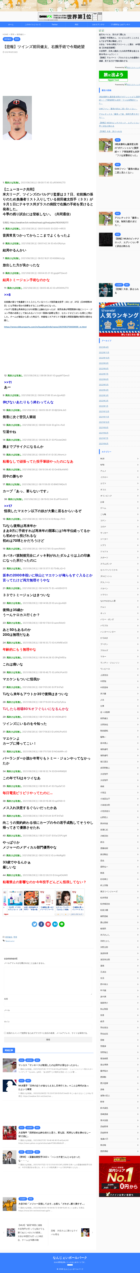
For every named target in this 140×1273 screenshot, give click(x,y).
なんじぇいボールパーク (16, 7)
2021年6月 (103, 443)
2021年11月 (104, 417)
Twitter (55, 24)
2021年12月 (104, 411)
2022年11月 (104, 352)
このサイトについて (33, 24)
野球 (15, 937)
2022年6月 (104, 379)
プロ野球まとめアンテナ (120, 24)
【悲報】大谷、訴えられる (110, 131)
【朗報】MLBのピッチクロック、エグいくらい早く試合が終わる (119, 124)
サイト (7, 1021)
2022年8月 (104, 368)
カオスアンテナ (98, 24)
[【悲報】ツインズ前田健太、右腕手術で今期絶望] (55, 924)
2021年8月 (103, 433)
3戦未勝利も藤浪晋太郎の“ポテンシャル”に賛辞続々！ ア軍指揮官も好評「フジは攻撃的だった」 (119, 100)
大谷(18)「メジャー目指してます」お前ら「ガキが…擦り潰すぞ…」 (52, 1203)
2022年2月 (103, 401)
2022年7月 (103, 374)
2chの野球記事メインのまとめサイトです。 (70, 1262)
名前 (6, 999)
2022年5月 (104, 384)
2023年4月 (104, 347)
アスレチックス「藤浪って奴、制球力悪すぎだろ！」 (119, 115)
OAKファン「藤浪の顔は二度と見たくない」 (118, 108)
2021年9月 (103, 427)
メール (7, 1010)
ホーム (11, 24)
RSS (76, 24)
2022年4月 (104, 390)
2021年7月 (103, 438)
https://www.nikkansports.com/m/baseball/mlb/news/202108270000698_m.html (45, 327)
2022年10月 (104, 358)
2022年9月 (104, 363)
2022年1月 (103, 406)
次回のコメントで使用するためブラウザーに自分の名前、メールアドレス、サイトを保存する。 (48, 1033)
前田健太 (8, 937)
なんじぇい (10, 941)
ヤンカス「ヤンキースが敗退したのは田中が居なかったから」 (49, 1065)
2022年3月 (104, 395)
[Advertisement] (48, 74)
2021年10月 (104, 422)
